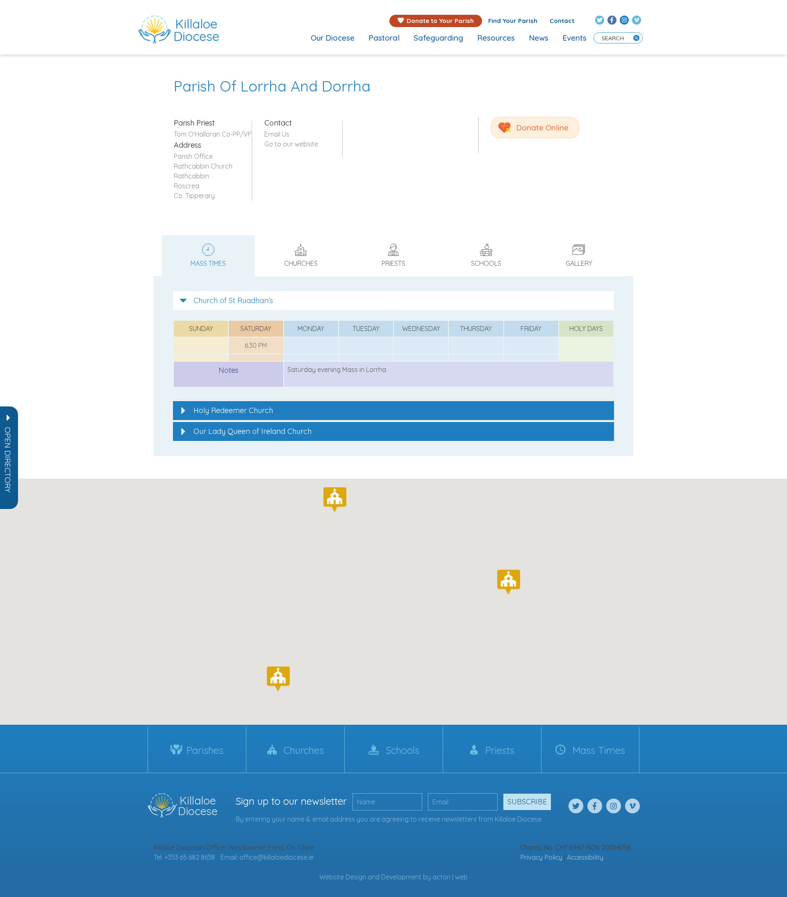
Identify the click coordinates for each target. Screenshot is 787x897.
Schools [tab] (486, 263)
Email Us (276, 134)
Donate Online (542, 127)
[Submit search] (636, 38)
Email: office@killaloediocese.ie (267, 857)
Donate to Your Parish (440, 21)
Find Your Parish (512, 21)
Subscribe (527, 801)
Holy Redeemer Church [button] (233, 410)
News (538, 38)
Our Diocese (333, 38)
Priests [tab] (393, 263)
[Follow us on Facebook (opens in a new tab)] (612, 20)
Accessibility (585, 857)
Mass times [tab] (208, 263)
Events (574, 38)
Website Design (342, 877)
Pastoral (384, 38)
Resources (496, 38)
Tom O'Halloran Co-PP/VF (213, 134)
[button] (8, 460)
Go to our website (291, 144)
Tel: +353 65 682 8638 (184, 857)
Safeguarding (438, 38)
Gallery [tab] (579, 263)
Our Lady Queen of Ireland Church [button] (252, 431)
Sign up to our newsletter (291, 801)
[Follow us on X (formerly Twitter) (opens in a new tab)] (600, 20)
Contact (562, 21)
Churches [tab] (301, 263)
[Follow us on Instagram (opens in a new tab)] (624, 20)
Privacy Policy (541, 857)
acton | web (450, 877)
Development (401, 877)
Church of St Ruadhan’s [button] (233, 300)
